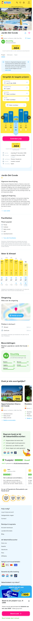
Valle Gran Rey (18, 38)
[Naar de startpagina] (6, 2)
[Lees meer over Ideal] (11, 452)
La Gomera (10, 38)
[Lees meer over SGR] (8, 452)
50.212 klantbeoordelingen (21, 463)
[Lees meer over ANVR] (4, 452)
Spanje (5, 38)
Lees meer (8, 70)
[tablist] (16, 55)
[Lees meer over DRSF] (15, 452)
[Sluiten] (29, 601)
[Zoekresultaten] (17, 2)
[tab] (3, 55)
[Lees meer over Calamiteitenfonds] (11, 576)
